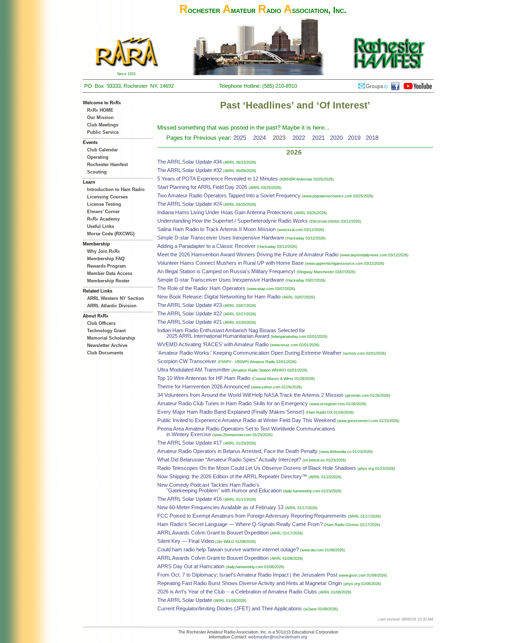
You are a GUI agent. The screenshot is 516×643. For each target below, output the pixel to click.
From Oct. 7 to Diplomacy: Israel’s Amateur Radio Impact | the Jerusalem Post (247, 575)
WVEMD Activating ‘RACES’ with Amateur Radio (213, 344)
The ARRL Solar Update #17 (189, 443)
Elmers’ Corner (103, 211)
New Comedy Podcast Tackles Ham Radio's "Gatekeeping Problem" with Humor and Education (219, 487)
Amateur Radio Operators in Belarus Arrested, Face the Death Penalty (237, 451)
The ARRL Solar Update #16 (189, 499)
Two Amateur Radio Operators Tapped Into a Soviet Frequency (228, 195)
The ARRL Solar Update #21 (189, 322)
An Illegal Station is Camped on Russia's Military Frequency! (226, 271)
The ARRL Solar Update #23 (189, 305)
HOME (100, 110)
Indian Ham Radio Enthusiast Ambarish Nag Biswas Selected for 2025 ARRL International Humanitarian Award (231, 333)
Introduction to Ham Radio (116, 189)
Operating (97, 157)
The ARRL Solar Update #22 (189, 313)
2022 (298, 137)
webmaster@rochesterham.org (277, 637)
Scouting (97, 172)
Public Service (103, 132)
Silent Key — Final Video (185, 541)
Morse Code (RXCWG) (110, 233)
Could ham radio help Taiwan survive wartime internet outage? (228, 549)
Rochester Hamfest (107, 164)
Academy (103, 219)
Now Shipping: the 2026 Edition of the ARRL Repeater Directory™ (232, 476)
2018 (372, 137)
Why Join (103, 251)
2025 (239, 137)
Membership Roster (108, 280)
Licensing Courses (107, 196)
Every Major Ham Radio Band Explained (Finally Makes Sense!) (230, 412)
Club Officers (101, 323)
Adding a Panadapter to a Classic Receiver (206, 246)
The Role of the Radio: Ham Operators (201, 288)
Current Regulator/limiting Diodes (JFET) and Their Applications (229, 608)
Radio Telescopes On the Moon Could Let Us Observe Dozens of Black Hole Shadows (256, 468)
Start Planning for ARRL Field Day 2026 (202, 187)
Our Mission (100, 117)
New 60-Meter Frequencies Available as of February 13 (220, 507)
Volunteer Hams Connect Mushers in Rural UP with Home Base (230, 263)
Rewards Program (106, 266)
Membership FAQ (106, 258)
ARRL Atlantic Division (112, 305)
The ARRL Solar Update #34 (189, 162)
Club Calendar (102, 149)
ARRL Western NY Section (115, 298)
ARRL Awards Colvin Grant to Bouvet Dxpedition (213, 533)
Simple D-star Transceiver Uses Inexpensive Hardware (220, 238)
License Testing (104, 204)
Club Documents (105, 352)
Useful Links (100, 226)
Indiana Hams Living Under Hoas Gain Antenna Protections (225, 212)
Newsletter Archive (107, 345)
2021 (318, 137)
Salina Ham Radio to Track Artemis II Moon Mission (216, 229)
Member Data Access (109, 273)
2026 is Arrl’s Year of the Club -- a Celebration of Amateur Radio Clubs (237, 592)
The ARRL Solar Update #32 (189, 170)
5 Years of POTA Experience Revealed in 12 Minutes (217, 179)
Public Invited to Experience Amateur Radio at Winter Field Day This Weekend (246, 420)
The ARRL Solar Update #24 (189, 204)
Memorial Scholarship (111, 338)
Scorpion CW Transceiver (186, 361)
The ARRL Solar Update (184, 600)
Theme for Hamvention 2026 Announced (203, 386)
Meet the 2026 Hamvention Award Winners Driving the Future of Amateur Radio (247, 254)
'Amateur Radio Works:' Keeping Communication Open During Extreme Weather (249, 353)
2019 (354, 137)
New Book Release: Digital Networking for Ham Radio (218, 297)
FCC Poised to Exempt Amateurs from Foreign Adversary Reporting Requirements (251, 516)
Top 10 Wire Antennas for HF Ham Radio (203, 378)
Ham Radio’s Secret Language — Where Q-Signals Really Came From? (240, 524)
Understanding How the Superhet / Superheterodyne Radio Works (232, 221)
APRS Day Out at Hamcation (190, 566)
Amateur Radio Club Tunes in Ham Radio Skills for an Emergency (232, 403)
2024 (259, 137)
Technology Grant (106, 330)
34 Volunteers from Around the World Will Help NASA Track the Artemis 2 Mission (250, 395)
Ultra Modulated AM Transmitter (193, 370)
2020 (336, 137)
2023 (279, 137)
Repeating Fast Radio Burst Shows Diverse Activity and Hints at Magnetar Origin (249, 583)
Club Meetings (102, 124)
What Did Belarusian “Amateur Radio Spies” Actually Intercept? (230, 459)
